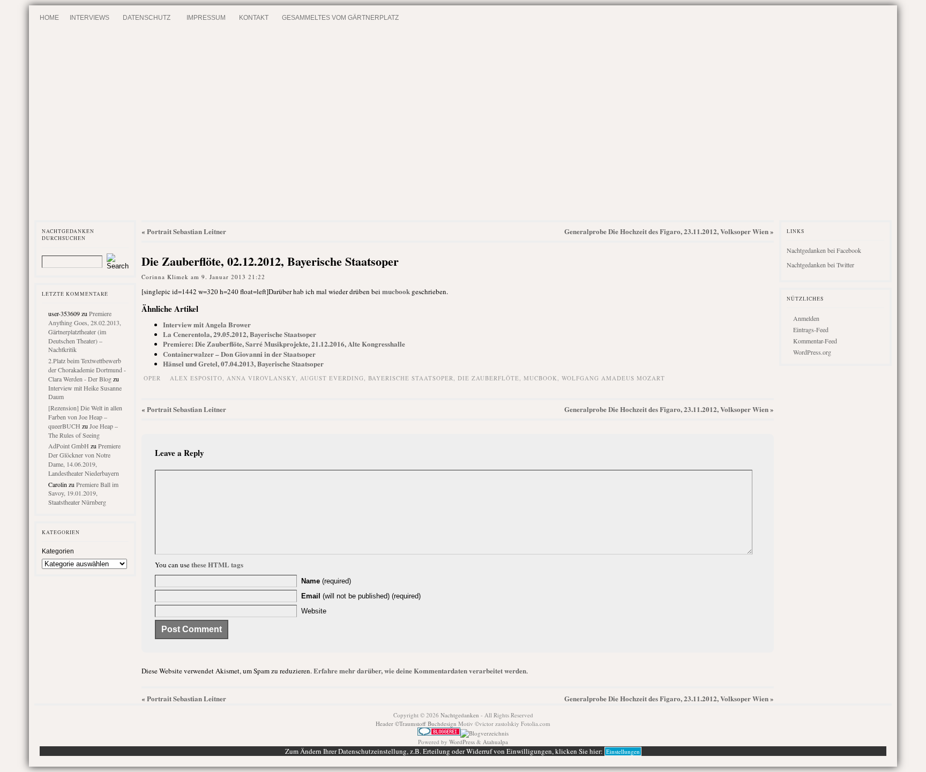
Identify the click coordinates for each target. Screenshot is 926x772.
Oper (152, 378)
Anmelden (806, 318)
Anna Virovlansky (261, 378)
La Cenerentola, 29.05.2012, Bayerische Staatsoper (239, 334)
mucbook (396, 291)
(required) (326, 581)
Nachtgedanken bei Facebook (824, 250)
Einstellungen (623, 751)
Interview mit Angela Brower (207, 324)
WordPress (462, 742)
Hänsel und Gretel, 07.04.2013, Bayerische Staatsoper (243, 363)
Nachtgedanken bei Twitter (820, 264)
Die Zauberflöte (488, 378)
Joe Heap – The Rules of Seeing (83, 430)
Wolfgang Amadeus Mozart (613, 378)
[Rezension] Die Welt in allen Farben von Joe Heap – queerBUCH (85, 416)
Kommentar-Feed (815, 340)
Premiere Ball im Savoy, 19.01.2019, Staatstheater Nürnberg (83, 493)
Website (313, 611)
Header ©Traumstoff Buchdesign (417, 723)
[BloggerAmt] (484, 733)
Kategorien (58, 551)
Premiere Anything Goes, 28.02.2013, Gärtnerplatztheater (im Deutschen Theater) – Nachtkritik (84, 331)
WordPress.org (812, 352)
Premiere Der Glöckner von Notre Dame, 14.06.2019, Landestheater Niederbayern (84, 459)
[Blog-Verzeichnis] (438, 733)
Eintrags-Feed (810, 329)
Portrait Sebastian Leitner (186, 231)
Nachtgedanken (459, 715)
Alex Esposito (196, 378)
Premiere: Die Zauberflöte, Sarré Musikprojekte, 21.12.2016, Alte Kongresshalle (284, 344)
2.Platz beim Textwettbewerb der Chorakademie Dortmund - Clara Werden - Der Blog (87, 369)
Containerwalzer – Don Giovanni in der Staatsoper (239, 354)
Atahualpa (495, 742)
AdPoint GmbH (68, 445)
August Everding (332, 378)
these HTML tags (217, 564)
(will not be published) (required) (361, 596)
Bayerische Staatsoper (410, 378)
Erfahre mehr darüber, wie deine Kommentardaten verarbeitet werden (419, 670)
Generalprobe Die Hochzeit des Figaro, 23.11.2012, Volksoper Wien (666, 231)
